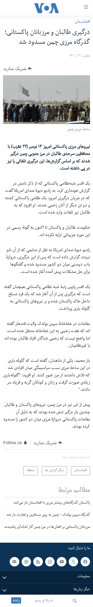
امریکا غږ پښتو (44, 601)
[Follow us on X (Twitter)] (73, 561)
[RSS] (38, 561)
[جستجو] (74, 601)
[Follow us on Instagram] (50, 561)
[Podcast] (26, 561)
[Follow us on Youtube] (61, 561)
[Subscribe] (14, 561)
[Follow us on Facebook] (85, 561)
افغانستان (82, 22)
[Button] (17, 68)
